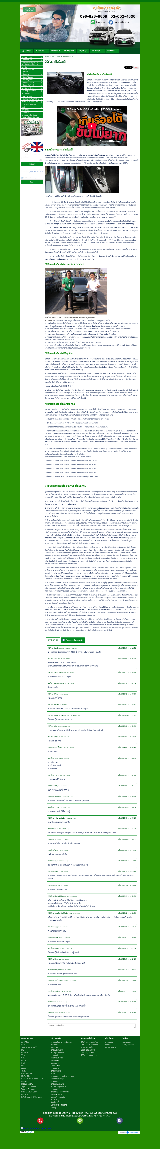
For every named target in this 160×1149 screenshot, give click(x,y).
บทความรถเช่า (56, 56)
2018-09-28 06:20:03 (128, 850)
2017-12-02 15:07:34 (128, 683)
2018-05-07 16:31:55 (128, 786)
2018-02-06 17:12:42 (128, 715)
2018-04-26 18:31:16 (128, 775)
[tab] (53, 640)
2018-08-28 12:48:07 (128, 839)
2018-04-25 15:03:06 (128, 758)
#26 (49, 938)
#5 (49, 694)
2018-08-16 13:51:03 (128, 829)
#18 (49, 839)
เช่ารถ (71, 102)
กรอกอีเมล (25, 157)
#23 (49, 896)
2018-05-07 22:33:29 (128, 797)
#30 (49, 980)
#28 (49, 959)
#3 (49, 672)
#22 (49, 885)
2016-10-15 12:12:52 (128, 648)
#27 (49, 948)
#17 (49, 829)
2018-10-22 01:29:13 (128, 885)
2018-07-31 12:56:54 (128, 807)
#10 (49, 747)
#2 (49, 659)
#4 (49, 683)
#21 (49, 871)
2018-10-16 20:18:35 (128, 871)
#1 (49, 648)
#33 (49, 1012)
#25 (49, 927)
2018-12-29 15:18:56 (128, 927)
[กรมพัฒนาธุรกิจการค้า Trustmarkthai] (36, 1128)
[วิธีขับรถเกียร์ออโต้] (65, 82)
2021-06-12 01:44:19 (128, 1002)
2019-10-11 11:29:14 (128, 959)
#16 (49, 818)
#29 (49, 970)
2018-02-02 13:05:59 (128, 694)
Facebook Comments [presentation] (74, 640)
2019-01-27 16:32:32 (128, 938)
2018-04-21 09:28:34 (128, 747)
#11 (49, 758)
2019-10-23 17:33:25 (128, 970)
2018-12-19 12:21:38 (128, 913)
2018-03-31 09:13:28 (128, 737)
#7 (49, 715)
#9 (49, 737)
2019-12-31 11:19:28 (128, 980)
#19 (49, 850)
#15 (49, 807)
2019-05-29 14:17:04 (128, 948)
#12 (49, 775)
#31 (49, 991)
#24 (49, 913)
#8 (49, 726)
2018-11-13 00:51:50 (128, 896)
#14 (49, 797)
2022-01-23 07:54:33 (128, 1012)
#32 (49, 1002)
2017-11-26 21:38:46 (128, 672)
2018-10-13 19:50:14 (128, 861)
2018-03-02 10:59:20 (128, 726)
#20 (49, 861)
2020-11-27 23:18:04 (128, 991)
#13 (49, 786)
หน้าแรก (47, 56)
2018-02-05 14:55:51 (128, 705)
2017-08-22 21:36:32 (128, 659)
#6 (49, 705)
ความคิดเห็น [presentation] (53, 640)
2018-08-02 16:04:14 (128, 818)
